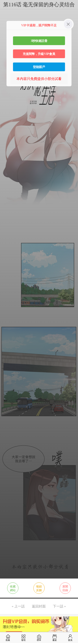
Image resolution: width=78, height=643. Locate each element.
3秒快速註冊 (39, 40)
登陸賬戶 (39, 67)
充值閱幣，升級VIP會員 (39, 54)
